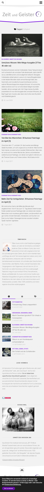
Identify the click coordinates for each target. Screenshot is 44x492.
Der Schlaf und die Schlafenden (23, 351)
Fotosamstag (17, 302)
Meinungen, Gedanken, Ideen (22, 313)
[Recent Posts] (8, 296)
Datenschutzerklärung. (13, 484)
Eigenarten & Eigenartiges (11, 134)
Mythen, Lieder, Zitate (20, 349)
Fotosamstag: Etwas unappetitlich (24, 305)
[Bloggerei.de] (6, 398)
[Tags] (35, 296)
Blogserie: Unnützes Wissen (12, 59)
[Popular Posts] (22, 296)
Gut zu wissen (8, 488)
